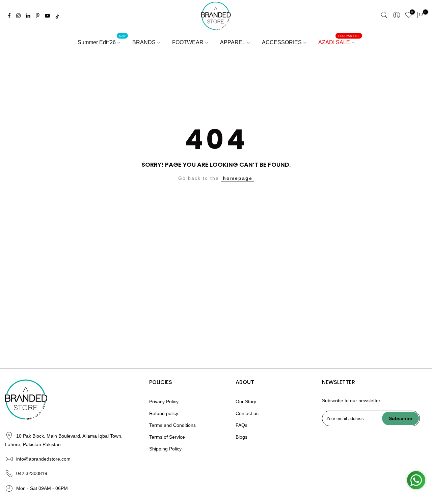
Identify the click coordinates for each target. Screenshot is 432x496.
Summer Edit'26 (102, 40)
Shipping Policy (165, 448)
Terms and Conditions (172, 425)
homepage (237, 178)
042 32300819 (31, 473)
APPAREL (232, 42)
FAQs (241, 425)
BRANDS (144, 42)
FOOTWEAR (188, 42)
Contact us (247, 413)
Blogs (241, 437)
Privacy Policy (164, 401)
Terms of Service (167, 437)
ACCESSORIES (282, 42)
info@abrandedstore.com (43, 459)
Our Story (246, 401)
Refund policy (163, 413)
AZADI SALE (339, 40)
